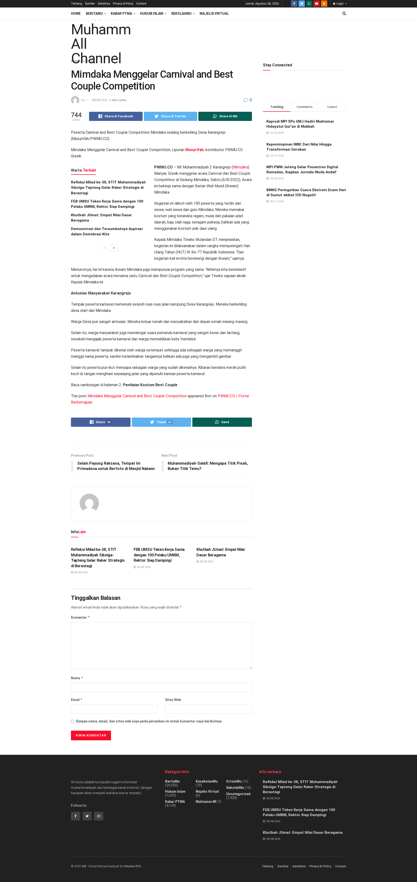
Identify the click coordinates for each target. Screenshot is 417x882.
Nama (77, 678)
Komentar (80, 617)
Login (340, 3)
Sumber (90, 3)
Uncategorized (238, 794)
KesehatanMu (207, 781)
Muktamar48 (206, 802)
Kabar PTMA (121, 13)
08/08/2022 (100, 100)
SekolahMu (181, 13)
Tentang (76, 3)
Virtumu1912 (132, 866)
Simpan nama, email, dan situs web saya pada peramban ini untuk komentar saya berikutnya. (149, 721)
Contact (141, 3)
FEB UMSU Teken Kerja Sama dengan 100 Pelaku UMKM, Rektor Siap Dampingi (159, 555)
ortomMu (233, 781)
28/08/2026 (80, 572)
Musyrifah (194, 149)
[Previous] (105, 248)
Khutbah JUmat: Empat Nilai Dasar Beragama (303, 832)
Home (76, 13)
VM (84, 866)
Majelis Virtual (214, 13)
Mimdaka (240, 167)
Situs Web (173, 700)
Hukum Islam (151, 13)
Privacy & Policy (123, 3)
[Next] (114, 248)
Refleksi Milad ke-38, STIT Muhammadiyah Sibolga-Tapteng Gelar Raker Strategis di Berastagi (108, 187)
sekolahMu (235, 788)
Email (77, 699)
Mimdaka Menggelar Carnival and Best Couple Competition (137, 396)
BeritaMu (94, 13)
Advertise (104, 3)
